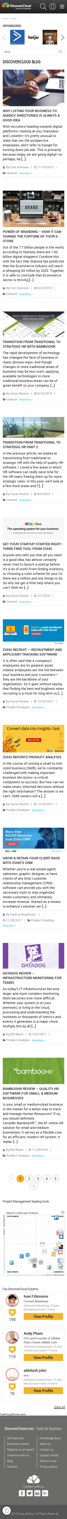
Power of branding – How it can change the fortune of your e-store (32, 236)
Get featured (15, 1438)
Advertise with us (18, 1455)
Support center (49, 1455)
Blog (14, 18)
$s (19, 6)
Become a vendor (18, 1444)
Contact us (47, 1449)
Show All (59, 1407)
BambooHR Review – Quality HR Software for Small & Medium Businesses (31, 1093)
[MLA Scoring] (62, 1212)
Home (6, 18)
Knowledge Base (50, 1438)
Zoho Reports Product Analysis (32, 757)
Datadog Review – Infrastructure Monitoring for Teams (32, 978)
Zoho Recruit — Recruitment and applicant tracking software (32, 652)
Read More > (25, 173)
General (11, 173)
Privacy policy (48, 1466)
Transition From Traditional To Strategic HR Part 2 (31, 444)
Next (33, 1186)
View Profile (43, 1316)
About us (45, 1444)
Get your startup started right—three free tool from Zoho (33, 546)
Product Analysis (18, 707)
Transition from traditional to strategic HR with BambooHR (31, 344)
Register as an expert (20, 1449)
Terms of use (48, 1461)
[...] (23, 159)
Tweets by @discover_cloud (12, 1414)
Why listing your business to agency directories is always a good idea (31, 115)
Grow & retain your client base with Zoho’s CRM (31, 860)
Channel (12, 1466)
